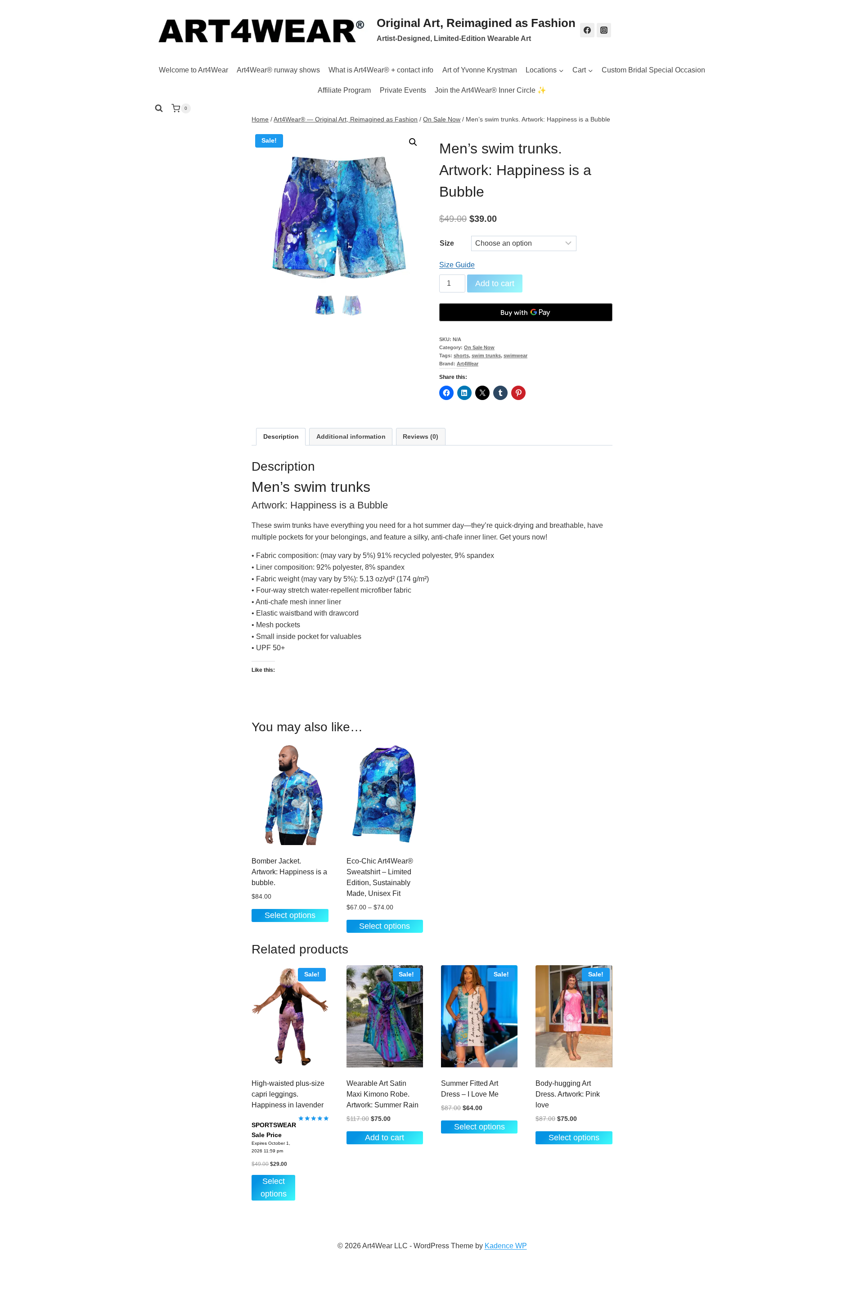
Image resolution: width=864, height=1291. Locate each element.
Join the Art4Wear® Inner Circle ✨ (490, 90)
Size (447, 243)
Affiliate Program (344, 90)
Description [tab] (281, 436)
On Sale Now (479, 347)
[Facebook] (587, 30)
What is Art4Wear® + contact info (380, 70)
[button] (413, 142)
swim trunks (486, 355)
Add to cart (494, 283)
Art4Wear (467, 363)
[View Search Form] (159, 108)
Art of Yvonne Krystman (479, 70)
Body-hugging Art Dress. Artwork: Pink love (568, 1094)
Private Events (403, 90)
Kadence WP (506, 1246)
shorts (461, 355)
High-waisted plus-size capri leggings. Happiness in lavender (288, 1094)
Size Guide (457, 265)
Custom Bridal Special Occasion (653, 70)
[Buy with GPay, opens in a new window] (525, 312)
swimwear (515, 355)
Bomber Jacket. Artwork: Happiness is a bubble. (289, 871)
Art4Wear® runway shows (278, 70)
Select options (290, 915)
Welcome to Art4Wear (193, 70)
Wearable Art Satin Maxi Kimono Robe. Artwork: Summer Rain (382, 1094)
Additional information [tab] (351, 436)
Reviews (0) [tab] (420, 436)
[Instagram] (604, 30)
